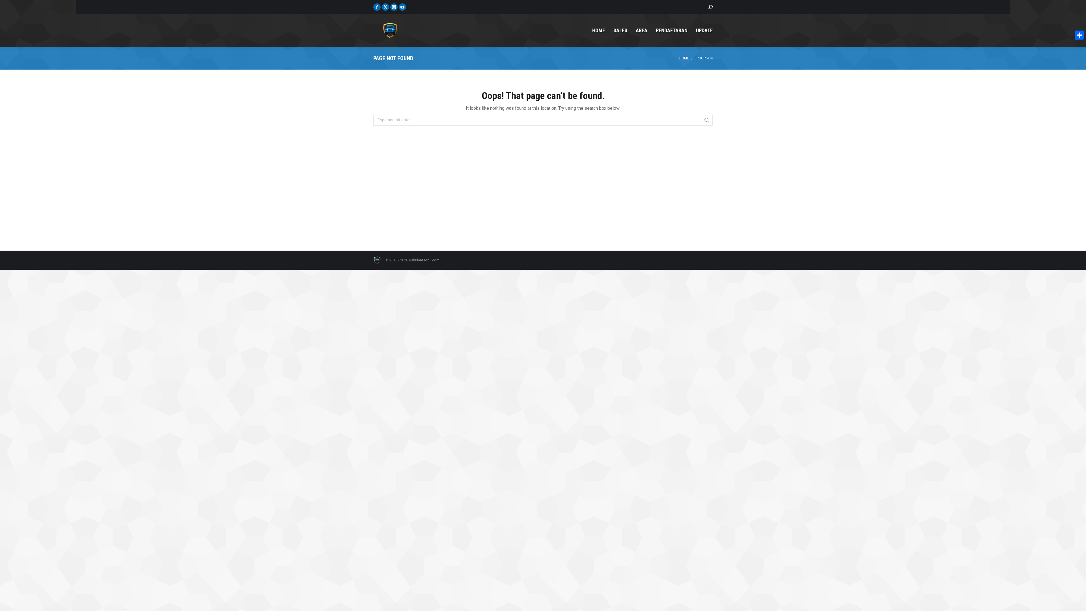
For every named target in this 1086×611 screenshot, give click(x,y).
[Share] (1079, 35)
